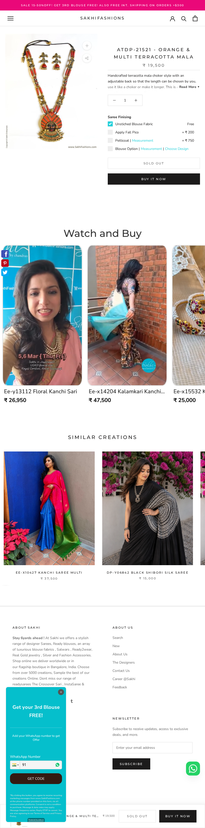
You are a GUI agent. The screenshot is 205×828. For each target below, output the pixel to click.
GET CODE (36, 778)
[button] (15, 765)
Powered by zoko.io (36, 820)
